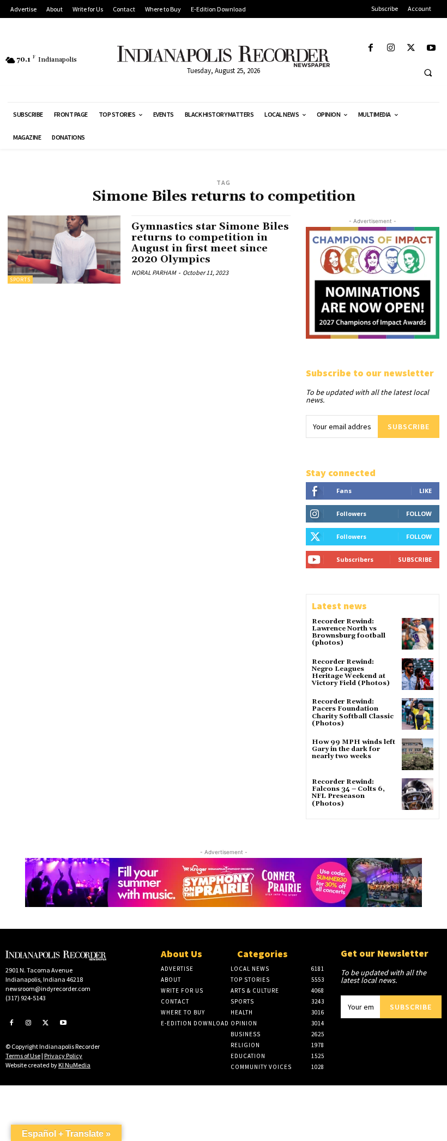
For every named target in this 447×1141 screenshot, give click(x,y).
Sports (20, 279)
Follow (419, 513)
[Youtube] (431, 48)
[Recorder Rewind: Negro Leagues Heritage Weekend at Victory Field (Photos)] (417, 674)
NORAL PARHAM (153, 272)
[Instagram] (390, 48)
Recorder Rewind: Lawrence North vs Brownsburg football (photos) (348, 632)
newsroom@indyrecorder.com (47, 988)
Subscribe (409, 426)
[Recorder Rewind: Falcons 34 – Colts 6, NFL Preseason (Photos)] (417, 794)
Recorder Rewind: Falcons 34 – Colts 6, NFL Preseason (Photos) (348, 793)
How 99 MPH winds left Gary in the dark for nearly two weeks (353, 749)
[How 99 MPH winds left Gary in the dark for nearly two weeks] (417, 754)
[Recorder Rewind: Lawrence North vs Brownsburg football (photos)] (417, 634)
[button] (428, 72)
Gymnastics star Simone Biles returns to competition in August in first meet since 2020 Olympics (210, 242)
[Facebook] (370, 48)
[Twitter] (411, 48)
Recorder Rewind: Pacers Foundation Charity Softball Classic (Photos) (353, 713)
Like (425, 491)
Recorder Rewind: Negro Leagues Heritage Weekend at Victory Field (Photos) (351, 673)
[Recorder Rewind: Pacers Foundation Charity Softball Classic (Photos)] (417, 714)
